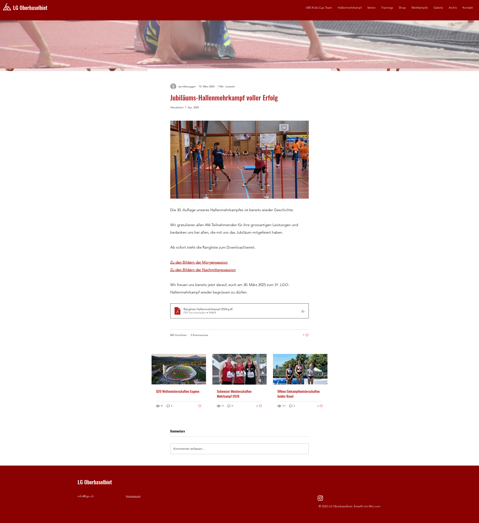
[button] (371, 7)
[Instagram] (320, 498)
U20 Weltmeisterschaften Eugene (177, 391)
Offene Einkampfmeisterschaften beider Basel (298, 394)
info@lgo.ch (86, 496)
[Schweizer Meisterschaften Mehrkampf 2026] (239, 369)
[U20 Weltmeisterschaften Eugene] (179, 369)
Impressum (133, 496)
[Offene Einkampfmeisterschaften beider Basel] (300, 369)
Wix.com (374, 506)
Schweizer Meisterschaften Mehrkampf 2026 (234, 394)
